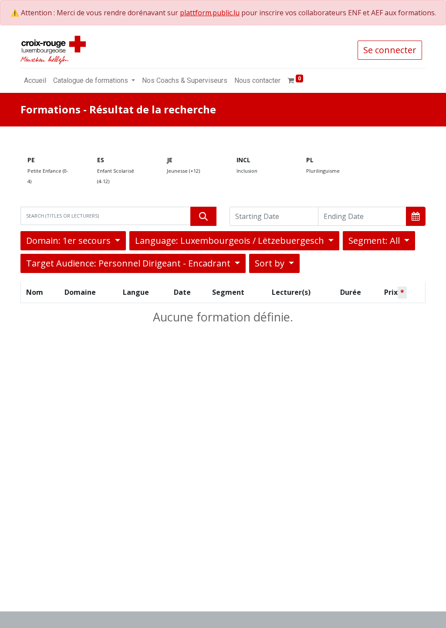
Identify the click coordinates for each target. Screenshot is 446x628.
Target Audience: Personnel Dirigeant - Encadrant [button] (129, 263)
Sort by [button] (271, 263)
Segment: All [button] (375, 240)
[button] (416, 216)
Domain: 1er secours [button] (69, 240)
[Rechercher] (203, 216)
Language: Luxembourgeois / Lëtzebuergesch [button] (230, 240)
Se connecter (389, 50)
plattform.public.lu (210, 12)
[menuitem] (35, 80)
